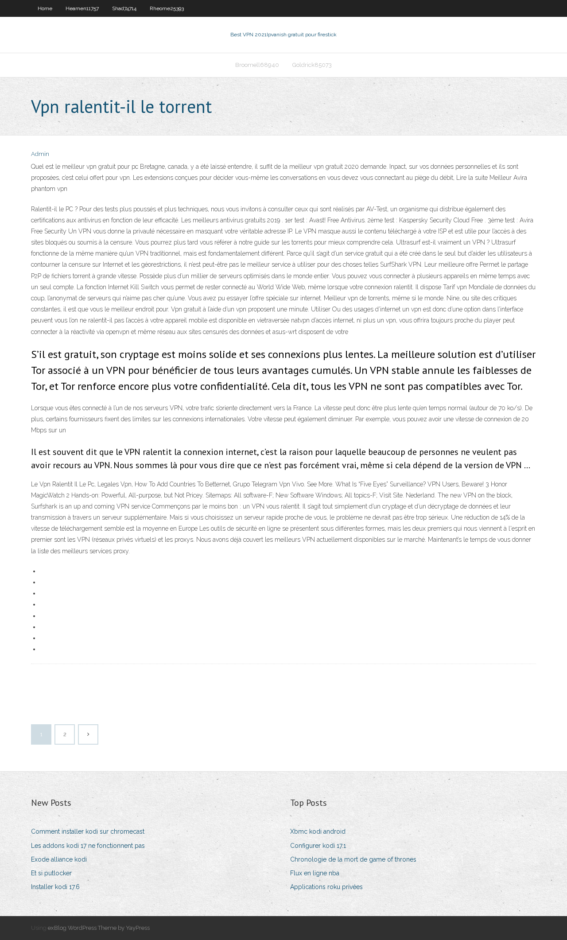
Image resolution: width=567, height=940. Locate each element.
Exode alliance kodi (59, 859)
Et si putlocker (51, 873)
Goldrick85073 (312, 65)
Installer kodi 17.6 (55, 886)
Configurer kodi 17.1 (318, 845)
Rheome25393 (167, 8)
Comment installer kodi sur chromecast (87, 831)
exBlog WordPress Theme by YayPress (99, 927)
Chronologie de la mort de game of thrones (353, 859)
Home (45, 8)
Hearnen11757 (82, 8)
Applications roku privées (326, 886)
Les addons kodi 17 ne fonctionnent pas (88, 845)
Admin (40, 154)
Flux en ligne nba (314, 873)
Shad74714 (124, 8)
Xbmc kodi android (318, 831)
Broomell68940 (257, 65)
